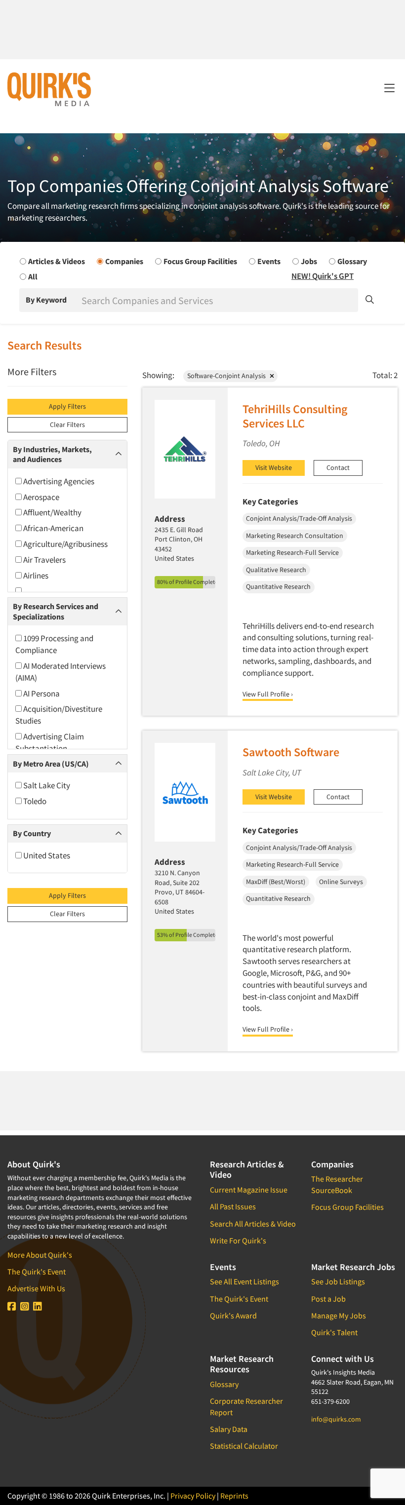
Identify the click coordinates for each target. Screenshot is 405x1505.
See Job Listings (338, 1281)
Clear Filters (67, 424)
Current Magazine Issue (248, 1190)
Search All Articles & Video (253, 1224)
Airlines (35, 575)
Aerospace (40, 497)
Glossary (224, 1384)
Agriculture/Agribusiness (65, 544)
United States (46, 855)
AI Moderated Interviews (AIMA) (60, 671)
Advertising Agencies (58, 481)
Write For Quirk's (238, 1240)
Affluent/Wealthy (51, 512)
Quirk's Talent (334, 1332)
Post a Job (328, 1299)
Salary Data (228, 1429)
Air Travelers (44, 559)
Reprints (234, 1496)
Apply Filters (67, 406)
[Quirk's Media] (49, 89)
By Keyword (46, 300)
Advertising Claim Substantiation (49, 742)
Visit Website (273, 467)
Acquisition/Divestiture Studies (58, 714)
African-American (52, 528)
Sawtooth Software (291, 752)
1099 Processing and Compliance (54, 644)
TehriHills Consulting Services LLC (295, 416)
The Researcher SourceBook (337, 1184)
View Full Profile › (268, 694)
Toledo (34, 801)
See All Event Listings (244, 1281)
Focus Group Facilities (347, 1207)
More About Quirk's (39, 1255)
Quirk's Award (233, 1315)
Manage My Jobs (338, 1315)
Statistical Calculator (244, 1446)
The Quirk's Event (36, 1271)
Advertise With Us (36, 1288)
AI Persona (41, 693)
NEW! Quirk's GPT (322, 275)
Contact (338, 467)
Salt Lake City (46, 785)
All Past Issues (233, 1206)
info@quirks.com (336, 1419)
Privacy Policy (192, 1496)
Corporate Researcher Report (246, 1406)
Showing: (158, 375)
